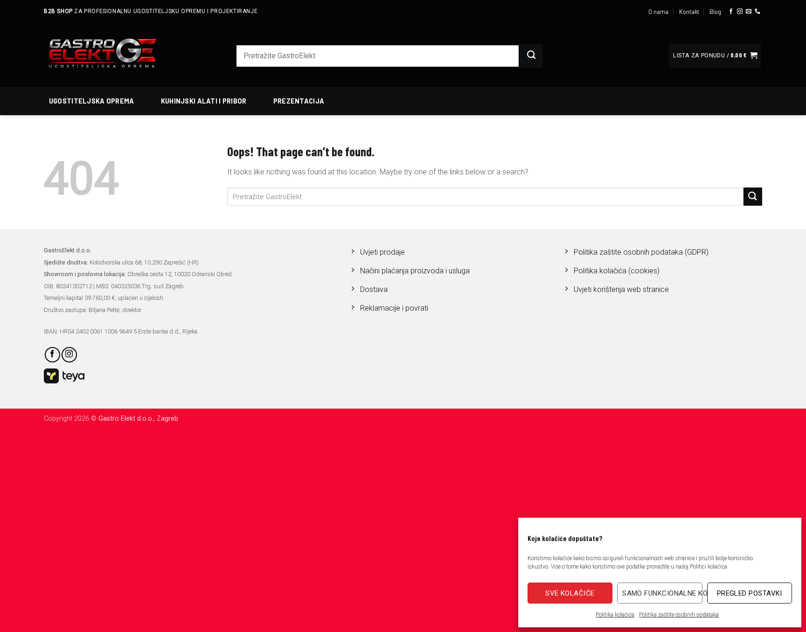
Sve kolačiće (569, 593)
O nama (658, 11)
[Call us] (757, 11)
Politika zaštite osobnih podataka (679, 614)
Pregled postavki (749, 593)
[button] (715, 55)
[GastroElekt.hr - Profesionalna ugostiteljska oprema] (114, 53)
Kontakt (689, 11)
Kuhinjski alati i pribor (204, 101)
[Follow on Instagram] (740, 11)
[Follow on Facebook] (731, 11)
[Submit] (531, 56)
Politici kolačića (708, 566)
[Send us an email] (748, 11)
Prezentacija (298, 101)
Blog (715, 11)
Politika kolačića (615, 614)
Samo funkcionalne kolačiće (662, 593)
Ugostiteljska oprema (91, 101)
